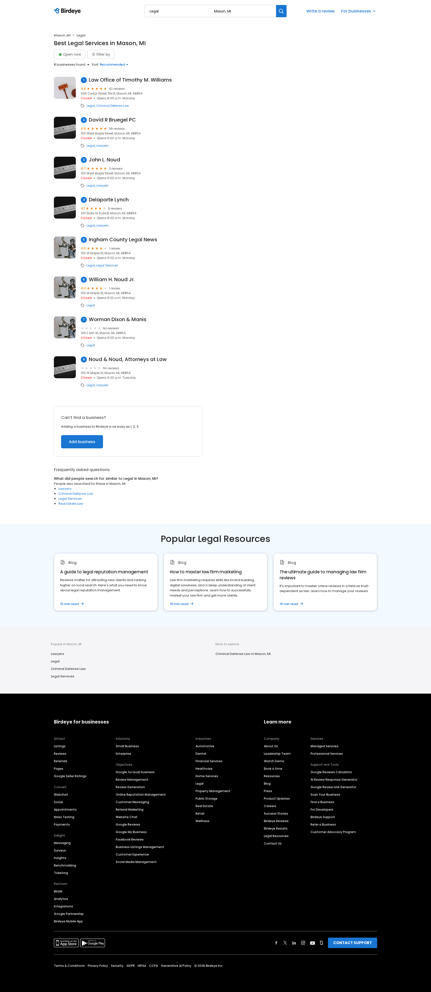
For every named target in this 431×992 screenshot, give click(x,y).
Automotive (205, 746)
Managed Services (324, 746)
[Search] (281, 11)
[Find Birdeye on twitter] (285, 943)
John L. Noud (104, 160)
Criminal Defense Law (112, 106)
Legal (91, 106)
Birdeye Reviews (276, 821)
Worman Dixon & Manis (117, 319)
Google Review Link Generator (333, 787)
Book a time (273, 768)
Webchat (61, 794)
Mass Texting (64, 817)
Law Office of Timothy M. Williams (130, 80)
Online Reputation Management (141, 794)
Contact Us (273, 843)
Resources (272, 776)
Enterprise (123, 753)
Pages (58, 768)
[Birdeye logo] (68, 11)
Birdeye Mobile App (68, 921)
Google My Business (131, 832)
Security (117, 966)
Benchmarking (65, 865)
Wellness (203, 821)
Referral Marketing (129, 809)
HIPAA (142, 966)
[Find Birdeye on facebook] (276, 943)
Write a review (320, 11)
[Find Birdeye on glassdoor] (321, 943)
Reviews (60, 753)
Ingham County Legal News (123, 240)
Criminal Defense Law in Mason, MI (243, 653)
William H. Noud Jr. (112, 279)
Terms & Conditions (69, 966)
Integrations (63, 906)
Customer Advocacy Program (333, 832)
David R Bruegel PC (112, 120)
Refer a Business (323, 824)
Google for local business (135, 772)
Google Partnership (69, 914)
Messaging (62, 843)
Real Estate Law (70, 503)
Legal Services (107, 265)
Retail (200, 813)
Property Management (213, 791)
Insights (60, 858)
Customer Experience (132, 854)
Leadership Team (277, 753)
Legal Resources (276, 836)
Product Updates (277, 798)
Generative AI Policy (176, 966)
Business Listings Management (140, 847)
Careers (270, 806)
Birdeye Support (323, 817)
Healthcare (204, 768)
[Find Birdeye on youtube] (312, 943)
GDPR (130, 966)
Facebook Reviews (130, 839)
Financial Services (209, 761)
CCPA (153, 966)
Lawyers (102, 146)
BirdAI (58, 891)
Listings (60, 746)
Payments (62, 824)
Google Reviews (128, 824)
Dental (201, 753)
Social (58, 802)
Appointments (65, 809)
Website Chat (126, 817)
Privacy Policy (98, 966)
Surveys (60, 850)
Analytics (61, 899)
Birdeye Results (276, 828)
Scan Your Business (325, 794)
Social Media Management (136, 862)
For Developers (322, 809)
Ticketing (61, 873)
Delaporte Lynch (109, 200)
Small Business (127, 746)
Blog (267, 783)
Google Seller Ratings (70, 776)
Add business (82, 441)
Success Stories (276, 813)
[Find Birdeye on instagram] (303, 943)
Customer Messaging (132, 802)
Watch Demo (274, 761)
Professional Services (327, 753)
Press (268, 791)
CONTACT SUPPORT (352, 942)
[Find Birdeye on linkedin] (294, 943)
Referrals (60, 761)
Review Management (132, 779)
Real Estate (204, 806)
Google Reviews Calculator (331, 772)
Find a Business (322, 802)
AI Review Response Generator (334, 779)
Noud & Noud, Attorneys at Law (128, 359)
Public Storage (206, 798)
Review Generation (130, 787)
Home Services (207, 776)
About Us (271, 746)
